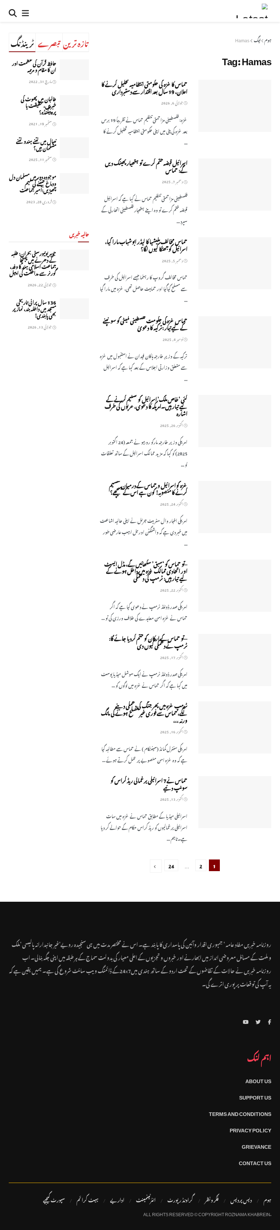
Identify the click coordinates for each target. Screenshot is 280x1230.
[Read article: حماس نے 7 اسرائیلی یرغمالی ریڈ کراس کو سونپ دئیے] (234, 802)
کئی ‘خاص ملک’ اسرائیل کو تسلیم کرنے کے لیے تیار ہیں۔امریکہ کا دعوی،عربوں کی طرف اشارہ (146, 405)
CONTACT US (255, 1161)
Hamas (242, 39)
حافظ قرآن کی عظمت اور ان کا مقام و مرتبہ (34, 65)
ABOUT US (258, 1079)
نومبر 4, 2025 (173, 338)
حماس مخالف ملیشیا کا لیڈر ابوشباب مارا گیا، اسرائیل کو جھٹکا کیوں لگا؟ (146, 244)
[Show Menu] (25, 11)
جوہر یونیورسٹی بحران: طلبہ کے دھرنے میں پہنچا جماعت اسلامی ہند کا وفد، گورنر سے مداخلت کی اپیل (32, 263)
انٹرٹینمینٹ (146, 1199)
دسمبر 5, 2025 (173, 260)
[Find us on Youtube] (246, 1020)
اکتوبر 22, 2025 (172, 589)
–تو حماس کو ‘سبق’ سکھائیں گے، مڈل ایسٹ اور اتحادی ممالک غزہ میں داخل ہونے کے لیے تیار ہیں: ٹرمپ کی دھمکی (145, 570)
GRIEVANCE (256, 1145)
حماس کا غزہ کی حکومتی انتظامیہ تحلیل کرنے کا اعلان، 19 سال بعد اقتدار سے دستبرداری (144, 87)
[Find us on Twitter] (258, 1020)
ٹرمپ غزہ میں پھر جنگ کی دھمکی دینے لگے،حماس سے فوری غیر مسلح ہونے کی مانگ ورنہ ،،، (144, 711)
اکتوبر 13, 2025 (172, 798)
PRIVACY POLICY (250, 1129)
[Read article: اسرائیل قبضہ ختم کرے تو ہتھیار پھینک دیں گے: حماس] (234, 184)
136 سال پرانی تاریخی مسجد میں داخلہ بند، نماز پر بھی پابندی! (34, 308)
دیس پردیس (241, 1199)
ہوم (267, 39)
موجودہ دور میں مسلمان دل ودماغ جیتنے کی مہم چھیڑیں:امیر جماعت (32, 182)
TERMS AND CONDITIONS (240, 1112)
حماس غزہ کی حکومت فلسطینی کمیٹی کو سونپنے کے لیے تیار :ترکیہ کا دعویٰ (145, 323)
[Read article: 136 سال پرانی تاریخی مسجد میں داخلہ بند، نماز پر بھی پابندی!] (74, 308)
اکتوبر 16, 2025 (172, 731)
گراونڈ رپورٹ (180, 1199)
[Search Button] (13, 11)
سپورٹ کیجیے (54, 1199)
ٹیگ (257, 39)
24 (171, 865)
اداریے (117, 1199)
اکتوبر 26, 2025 (172, 424)
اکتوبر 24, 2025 (172, 503)
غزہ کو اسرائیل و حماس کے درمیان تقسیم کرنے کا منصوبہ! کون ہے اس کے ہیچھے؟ (148, 488)
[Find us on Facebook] (269, 1020)
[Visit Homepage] (252, 11)
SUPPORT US (255, 1096)
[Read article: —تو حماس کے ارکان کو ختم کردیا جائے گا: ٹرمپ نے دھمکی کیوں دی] (234, 660)
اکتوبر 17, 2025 (172, 656)
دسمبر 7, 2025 (173, 180)
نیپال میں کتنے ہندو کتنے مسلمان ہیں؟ (36, 143)
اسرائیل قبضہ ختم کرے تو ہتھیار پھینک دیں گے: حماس (146, 166)
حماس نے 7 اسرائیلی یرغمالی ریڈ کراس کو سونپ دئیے (148, 783)
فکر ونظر (212, 1199)
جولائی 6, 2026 (172, 102)
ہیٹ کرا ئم (87, 1199)
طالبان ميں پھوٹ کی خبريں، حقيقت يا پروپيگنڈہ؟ (38, 104)
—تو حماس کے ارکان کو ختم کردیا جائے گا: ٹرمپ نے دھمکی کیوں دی (148, 641)
